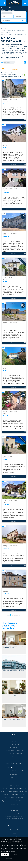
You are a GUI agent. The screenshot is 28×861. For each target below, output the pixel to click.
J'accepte (4, 854)
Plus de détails (14, 119)
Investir (19, 8)
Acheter (5, 8)
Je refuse (14, 854)
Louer (12, 8)
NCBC (14, 834)
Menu (25, 3)
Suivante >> (18, 615)
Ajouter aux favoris (25, 120)
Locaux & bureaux (8, 10)
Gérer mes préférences (6, 858)
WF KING (14, 836)
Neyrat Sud (14, 830)
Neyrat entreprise (14, 832)
